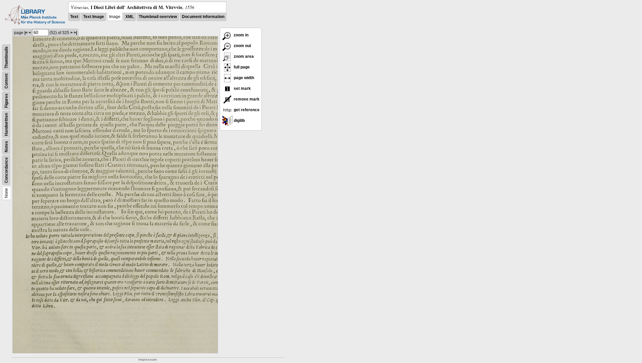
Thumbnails (6, 57)
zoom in (240, 35)
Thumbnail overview (158, 16)
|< (26, 32)
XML (129, 16)
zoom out (242, 45)
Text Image (93, 16)
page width (243, 77)
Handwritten (6, 124)
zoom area (243, 56)
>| (75, 32)
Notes (6, 146)
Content (6, 80)
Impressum (147, 359)
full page (241, 67)
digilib (239, 120)
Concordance (6, 170)
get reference (246, 110)
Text (74, 16)
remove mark (246, 99)
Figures (6, 101)
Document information (203, 16)
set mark (242, 88)
